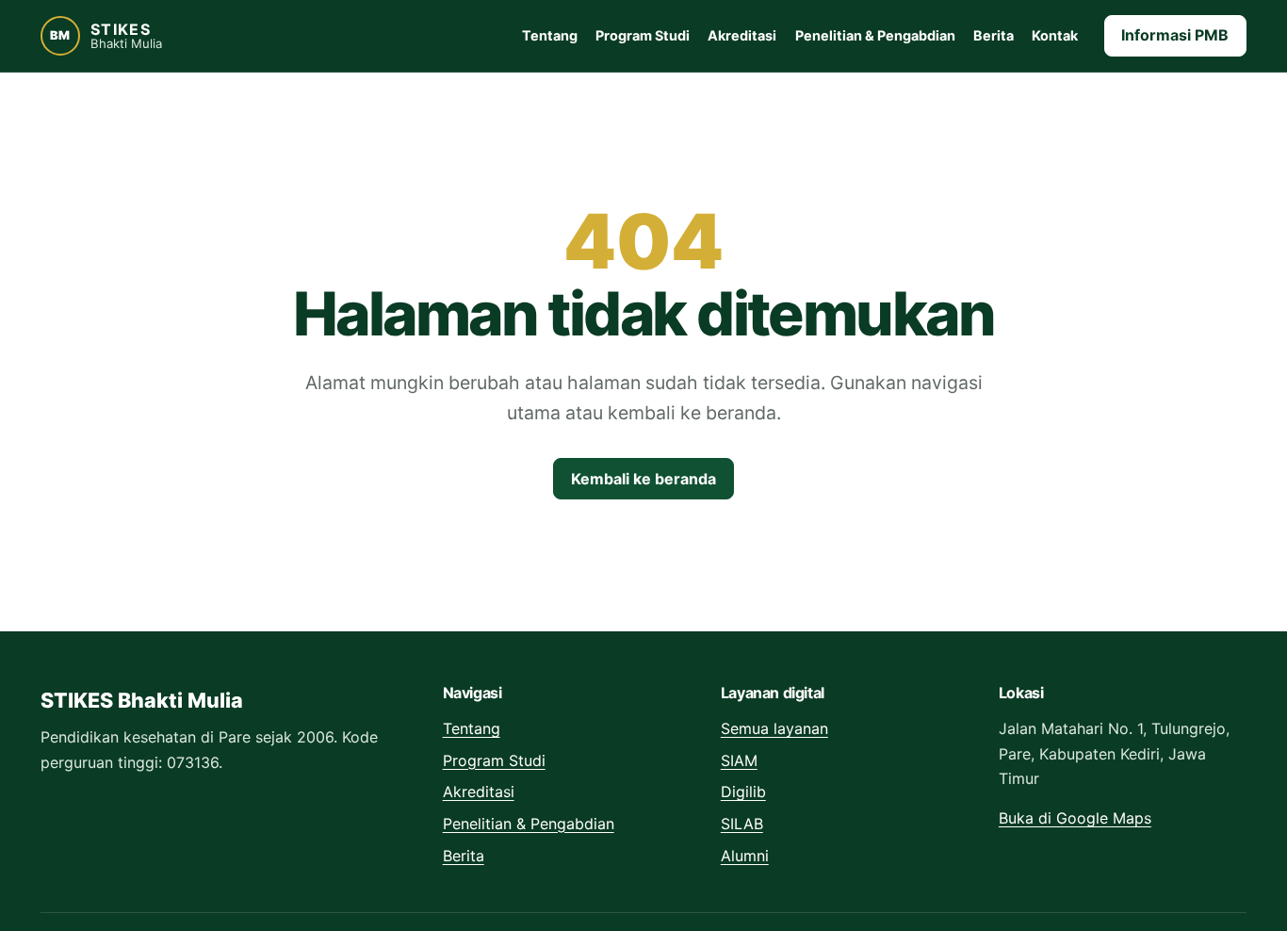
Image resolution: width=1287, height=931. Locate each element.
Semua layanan (774, 728)
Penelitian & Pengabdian (875, 35)
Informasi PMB (1175, 34)
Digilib (743, 791)
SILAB (742, 823)
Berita (993, 35)
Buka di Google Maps (1075, 817)
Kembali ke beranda (643, 478)
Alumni (745, 855)
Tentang (550, 35)
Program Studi (642, 35)
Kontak (1055, 35)
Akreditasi (742, 35)
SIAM (739, 760)
